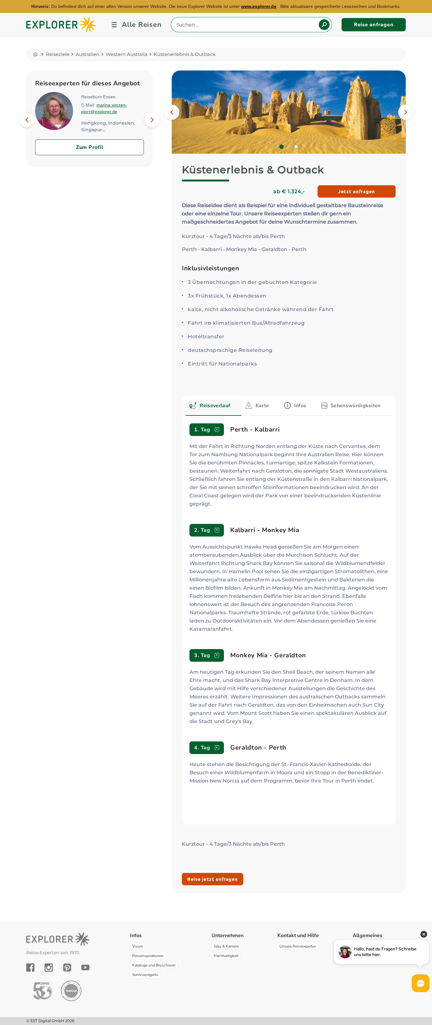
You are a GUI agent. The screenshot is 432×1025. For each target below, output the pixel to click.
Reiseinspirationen (148, 955)
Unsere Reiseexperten (298, 946)
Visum (137, 946)
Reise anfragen (374, 24)
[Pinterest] (67, 967)
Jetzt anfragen (356, 191)
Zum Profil (89, 147)
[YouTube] (85, 967)
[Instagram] (49, 967)
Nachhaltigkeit (226, 955)
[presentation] (213, 406)
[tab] (213, 408)
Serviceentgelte (145, 974)
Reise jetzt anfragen (212, 879)
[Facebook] (30, 967)
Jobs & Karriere (226, 946)
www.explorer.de (258, 6)
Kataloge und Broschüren (154, 965)
